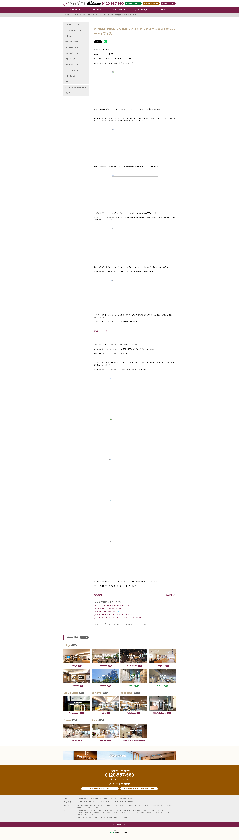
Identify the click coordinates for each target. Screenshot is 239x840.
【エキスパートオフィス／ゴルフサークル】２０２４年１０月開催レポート (120, 618)
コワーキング (96, 10)
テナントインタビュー (73, 30)
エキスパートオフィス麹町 (139, 810)
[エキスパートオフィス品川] (162, 656)
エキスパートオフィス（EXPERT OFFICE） (74, 3)
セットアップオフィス (141, 10)
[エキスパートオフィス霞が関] (133, 656)
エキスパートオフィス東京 (139, 624)
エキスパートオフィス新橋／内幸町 (103, 810)
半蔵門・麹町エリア (120, 805)
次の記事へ (170, 595)
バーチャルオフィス (118, 10)
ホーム (65, 798)
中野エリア (130, 805)
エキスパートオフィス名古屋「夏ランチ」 (109, 608)
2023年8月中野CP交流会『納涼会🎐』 (108, 612)
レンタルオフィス (74, 10)
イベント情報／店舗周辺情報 (114, 624)
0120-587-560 (119, 777)
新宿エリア (148, 805)
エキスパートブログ (72, 25)
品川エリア (110, 805)
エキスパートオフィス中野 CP (156, 810)
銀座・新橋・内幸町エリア (97, 805)
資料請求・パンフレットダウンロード (140, 788)
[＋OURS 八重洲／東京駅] (133, 676)
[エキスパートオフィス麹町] (76, 676)
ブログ (163, 10)
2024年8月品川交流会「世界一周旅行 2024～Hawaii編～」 (115, 615)
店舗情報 (127, 624)
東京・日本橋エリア (82, 805)
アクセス (68, 36)
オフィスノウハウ (71, 70)
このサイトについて (100, 818)
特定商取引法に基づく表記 (114, 818)
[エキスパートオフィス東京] (76, 656)
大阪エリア (99, 807)
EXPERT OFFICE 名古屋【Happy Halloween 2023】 (113, 605)
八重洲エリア (139, 805)
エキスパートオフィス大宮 (126, 812)
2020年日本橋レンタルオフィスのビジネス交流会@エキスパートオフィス (114, 15)
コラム (67, 82)
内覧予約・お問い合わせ (100, 788)
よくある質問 (122, 798)
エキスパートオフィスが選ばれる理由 (87, 798)
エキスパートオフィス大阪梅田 (85, 815)
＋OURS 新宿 (96, 812)
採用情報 (130, 798)
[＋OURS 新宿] (162, 676)
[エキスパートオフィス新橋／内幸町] (105, 656)
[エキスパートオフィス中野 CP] (105, 676)
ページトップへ (121, 824)
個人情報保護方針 (88, 818)
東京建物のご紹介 (71, 47)
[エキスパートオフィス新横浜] (162, 703)
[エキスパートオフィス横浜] (133, 703)
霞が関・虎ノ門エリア (158, 805)
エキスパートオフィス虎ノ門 (109, 812)
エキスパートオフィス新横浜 (144, 812)
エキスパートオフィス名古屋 (161, 812)
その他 (67, 93)
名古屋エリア (90, 807)
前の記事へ (100, 595)
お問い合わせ (127, 818)
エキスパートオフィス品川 (122, 810)
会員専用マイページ (169, 3)
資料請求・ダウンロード (152, 3)
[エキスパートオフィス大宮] (105, 703)
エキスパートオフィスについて (108, 798)
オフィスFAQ (70, 76)
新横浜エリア (81, 807)
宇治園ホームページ (101, 331)
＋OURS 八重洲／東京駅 (84, 812)
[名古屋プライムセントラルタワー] (133, 731)
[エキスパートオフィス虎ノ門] (76, 703)
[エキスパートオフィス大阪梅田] (76, 731)
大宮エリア (169, 805)
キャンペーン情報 (71, 42)
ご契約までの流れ (117, 755)
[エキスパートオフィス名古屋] (105, 731)
